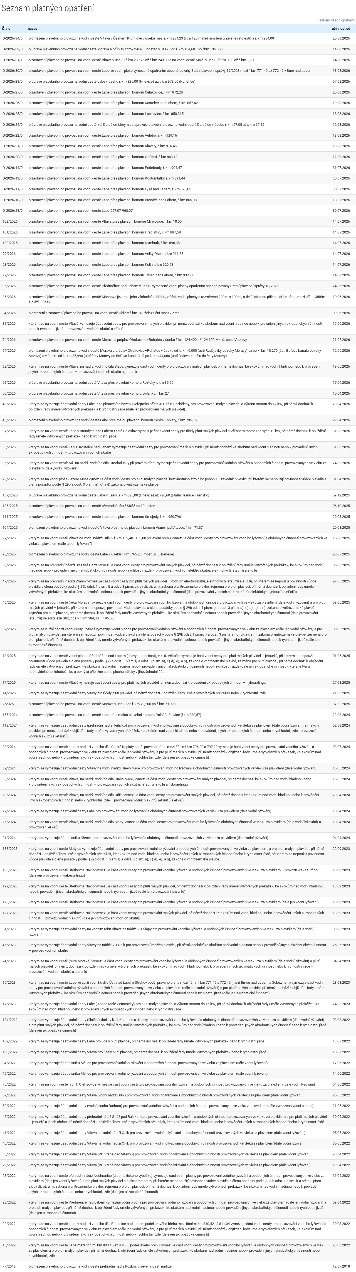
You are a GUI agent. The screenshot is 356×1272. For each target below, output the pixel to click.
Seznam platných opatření (47, 8)
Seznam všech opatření (335, 20)
